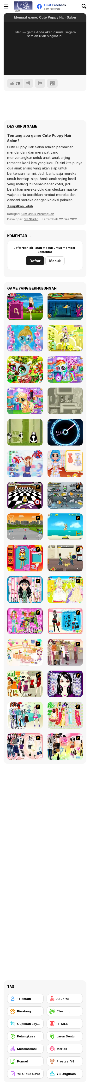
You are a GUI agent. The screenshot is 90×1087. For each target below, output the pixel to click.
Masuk (55, 261)
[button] (20, 206)
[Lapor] (40, 83)
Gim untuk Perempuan (37, 214)
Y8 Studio (31, 219)
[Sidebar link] (6, 6)
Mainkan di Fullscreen (45, 65)
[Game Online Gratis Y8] (23, 6)
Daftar (35, 261)
